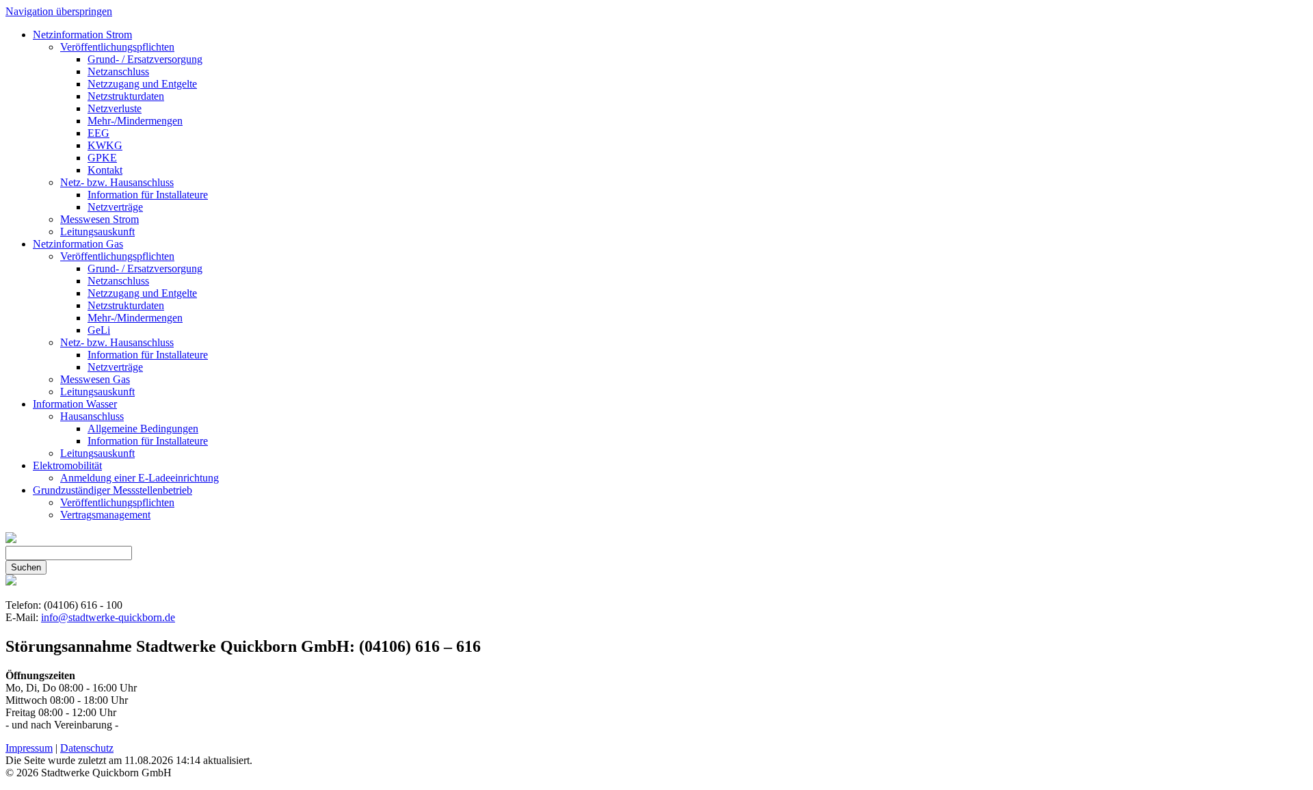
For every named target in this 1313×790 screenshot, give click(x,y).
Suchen (26, 567)
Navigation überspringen (58, 11)
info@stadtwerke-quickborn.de (108, 617)
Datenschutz (87, 748)
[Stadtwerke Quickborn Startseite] (10, 539)
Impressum (29, 748)
